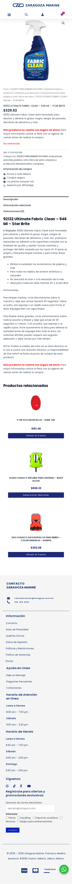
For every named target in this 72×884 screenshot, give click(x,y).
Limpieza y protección (27, 92)
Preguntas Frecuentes (19, 681)
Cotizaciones (13, 688)
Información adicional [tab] (17, 205)
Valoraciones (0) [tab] (13, 211)
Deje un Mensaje (15, 675)
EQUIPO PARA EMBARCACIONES (27, 89)
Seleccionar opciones (36, 495)
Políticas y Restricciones (20, 648)
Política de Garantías (18, 654)
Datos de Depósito (16, 642)
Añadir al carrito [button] (36, 435)
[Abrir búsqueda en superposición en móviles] (26, 14)
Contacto (11, 623)
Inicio (6, 89)
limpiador (11, 230)
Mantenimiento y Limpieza (30, 163)
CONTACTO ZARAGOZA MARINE (21, 585)
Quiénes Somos (15, 635)
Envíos (9, 661)
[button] (9, 14)
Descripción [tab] (10, 199)
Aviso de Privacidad (17, 629)
